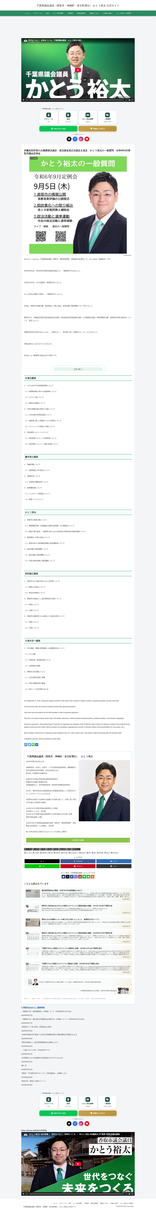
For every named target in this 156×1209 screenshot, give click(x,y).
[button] (113, 866)
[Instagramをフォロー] (76, 876)
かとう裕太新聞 (77, 1203)
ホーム (55, 1203)
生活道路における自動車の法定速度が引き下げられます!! (42, 1058)
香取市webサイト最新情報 (34, 1007)
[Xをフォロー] (67, 876)
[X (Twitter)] (69, 139)
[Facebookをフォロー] (72, 876)
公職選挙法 (44, 852)
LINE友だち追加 (78, 840)
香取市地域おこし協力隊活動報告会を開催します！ (40, 1042)
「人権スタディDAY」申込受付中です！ (36, 1050)
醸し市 (24, 1065)
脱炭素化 (83, 852)
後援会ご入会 (104, 1203)
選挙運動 (101, 852)
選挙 (69, 849)
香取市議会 (115, 852)
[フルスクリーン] (132, 100)
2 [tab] (78, 38)
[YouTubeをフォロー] (80, 876)
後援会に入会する (99, 129)
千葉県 (43, 849)
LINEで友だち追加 (60, 129)
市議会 (56, 849)
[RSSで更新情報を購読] (92, 876)
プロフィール (63, 1203)
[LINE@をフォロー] (84, 876)
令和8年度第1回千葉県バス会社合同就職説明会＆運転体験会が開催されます (49, 1034)
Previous (23, 27)
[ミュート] (129, 100)
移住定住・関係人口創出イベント (34, 1081)
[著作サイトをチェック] (63, 876)
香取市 (108, 852)
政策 (70, 1203)
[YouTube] (87, 139)
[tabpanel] (32, 26)
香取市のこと (76, 849)
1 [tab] (75, 38)
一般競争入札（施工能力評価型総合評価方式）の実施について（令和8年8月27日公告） (53, 1019)
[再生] (24, 100)
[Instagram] (81, 139)
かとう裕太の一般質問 (126, 1203)
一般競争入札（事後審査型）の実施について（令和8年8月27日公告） (47, 1011)
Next (133, 27)
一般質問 (37, 849)
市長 (51, 852)
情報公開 (58, 852)
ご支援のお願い (114, 1203)
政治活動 (63, 849)
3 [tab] (81, 38)
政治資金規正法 (74, 852)
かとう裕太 (93, 259)
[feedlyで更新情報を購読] (88, 876)
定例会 (49, 849)
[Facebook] (75, 139)
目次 (76, 369)
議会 (89, 852)
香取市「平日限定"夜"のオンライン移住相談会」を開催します (44, 1073)
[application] (78, 70)
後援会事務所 (94, 1203)
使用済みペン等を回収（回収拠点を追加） (37, 1027)
